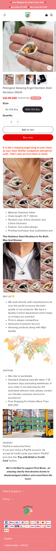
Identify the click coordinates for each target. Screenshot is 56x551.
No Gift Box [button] (11, 109)
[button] (5, 15)
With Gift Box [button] (32, 109)
